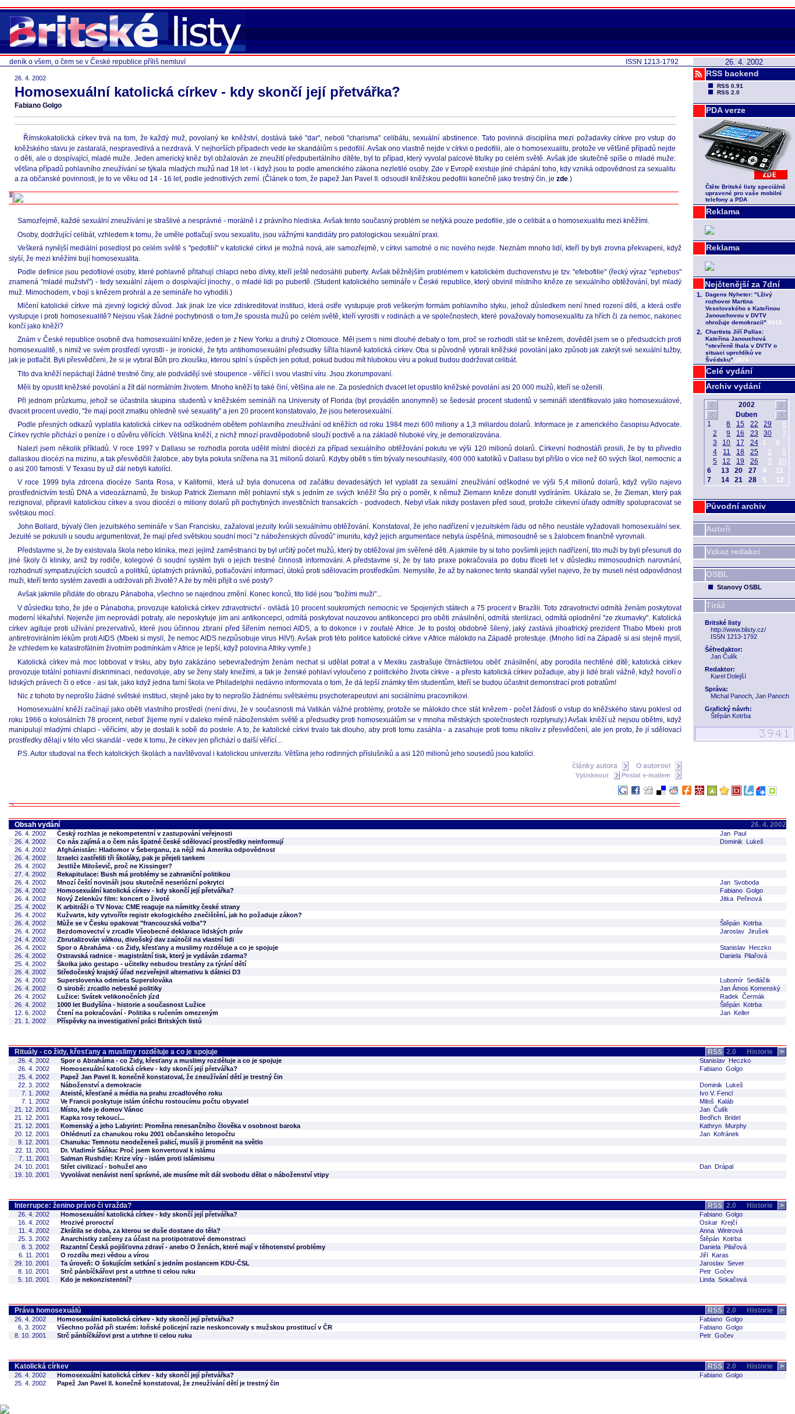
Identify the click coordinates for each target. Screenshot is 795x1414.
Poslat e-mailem (647, 775)
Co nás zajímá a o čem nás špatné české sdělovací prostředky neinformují (170, 841)
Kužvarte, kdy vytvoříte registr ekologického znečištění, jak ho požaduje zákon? (179, 914)
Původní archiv (736, 506)
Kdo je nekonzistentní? (96, 1279)
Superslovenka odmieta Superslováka (114, 980)
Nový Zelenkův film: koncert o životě (113, 898)
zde (562, 179)
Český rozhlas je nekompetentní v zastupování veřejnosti (144, 833)
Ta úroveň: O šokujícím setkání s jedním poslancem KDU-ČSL (155, 1263)
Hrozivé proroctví (87, 1222)
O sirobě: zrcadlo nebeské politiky (109, 988)
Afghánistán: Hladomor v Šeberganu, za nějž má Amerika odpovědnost (166, 849)
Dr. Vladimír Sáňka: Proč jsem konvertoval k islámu (138, 1150)
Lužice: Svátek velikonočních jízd (108, 996)
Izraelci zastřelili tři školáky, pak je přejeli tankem (131, 857)
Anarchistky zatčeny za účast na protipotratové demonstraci (153, 1238)
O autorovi (654, 766)
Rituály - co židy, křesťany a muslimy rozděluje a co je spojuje (116, 1052)
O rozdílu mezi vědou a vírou (105, 1255)
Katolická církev (42, 1366)
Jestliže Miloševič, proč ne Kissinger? (114, 865)
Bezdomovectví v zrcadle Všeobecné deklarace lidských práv (150, 931)
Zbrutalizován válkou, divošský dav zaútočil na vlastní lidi (145, 939)
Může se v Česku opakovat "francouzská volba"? (132, 923)
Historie (765, 1052)
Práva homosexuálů (48, 1310)
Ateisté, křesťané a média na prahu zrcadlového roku (141, 1093)
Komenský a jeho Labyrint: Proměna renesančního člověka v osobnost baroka (180, 1125)
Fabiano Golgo (38, 105)
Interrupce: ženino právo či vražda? (73, 1205)
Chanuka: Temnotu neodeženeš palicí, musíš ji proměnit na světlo (162, 1142)
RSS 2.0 (728, 92)
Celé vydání (729, 371)
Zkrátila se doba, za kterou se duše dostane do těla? (141, 1230)
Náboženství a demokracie (101, 1084)
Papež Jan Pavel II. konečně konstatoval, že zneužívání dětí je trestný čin (172, 1076)
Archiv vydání (733, 386)
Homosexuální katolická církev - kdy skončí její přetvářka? (145, 890)
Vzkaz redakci (733, 551)
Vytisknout (593, 775)
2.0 (722, 1052)
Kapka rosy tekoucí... (93, 1117)
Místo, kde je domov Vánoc (102, 1109)
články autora (595, 766)
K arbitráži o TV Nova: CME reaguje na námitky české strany (148, 906)
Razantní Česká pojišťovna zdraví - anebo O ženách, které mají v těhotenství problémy (193, 1246)
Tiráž (715, 605)
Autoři (718, 528)
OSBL (717, 574)
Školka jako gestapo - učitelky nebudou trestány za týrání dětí (151, 963)
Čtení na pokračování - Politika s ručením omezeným (137, 1012)
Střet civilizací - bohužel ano (104, 1166)
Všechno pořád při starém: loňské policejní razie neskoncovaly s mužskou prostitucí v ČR (194, 1327)
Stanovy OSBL (739, 587)
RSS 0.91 (730, 86)
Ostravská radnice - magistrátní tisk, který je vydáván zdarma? (152, 955)
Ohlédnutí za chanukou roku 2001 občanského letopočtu (148, 1133)
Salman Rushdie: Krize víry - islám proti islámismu (138, 1158)
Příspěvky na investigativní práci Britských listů (129, 1020)
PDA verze (726, 110)
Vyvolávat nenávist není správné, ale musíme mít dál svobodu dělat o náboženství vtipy (195, 1174)
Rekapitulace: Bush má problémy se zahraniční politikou (143, 874)
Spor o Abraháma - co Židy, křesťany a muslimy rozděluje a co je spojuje (167, 947)
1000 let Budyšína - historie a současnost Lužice (131, 1004)
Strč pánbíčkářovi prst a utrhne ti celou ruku (128, 1271)
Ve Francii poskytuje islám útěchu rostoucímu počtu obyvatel (155, 1101)
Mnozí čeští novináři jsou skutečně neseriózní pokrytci (140, 882)
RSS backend (732, 73)
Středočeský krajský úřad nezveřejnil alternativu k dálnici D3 (148, 971)
